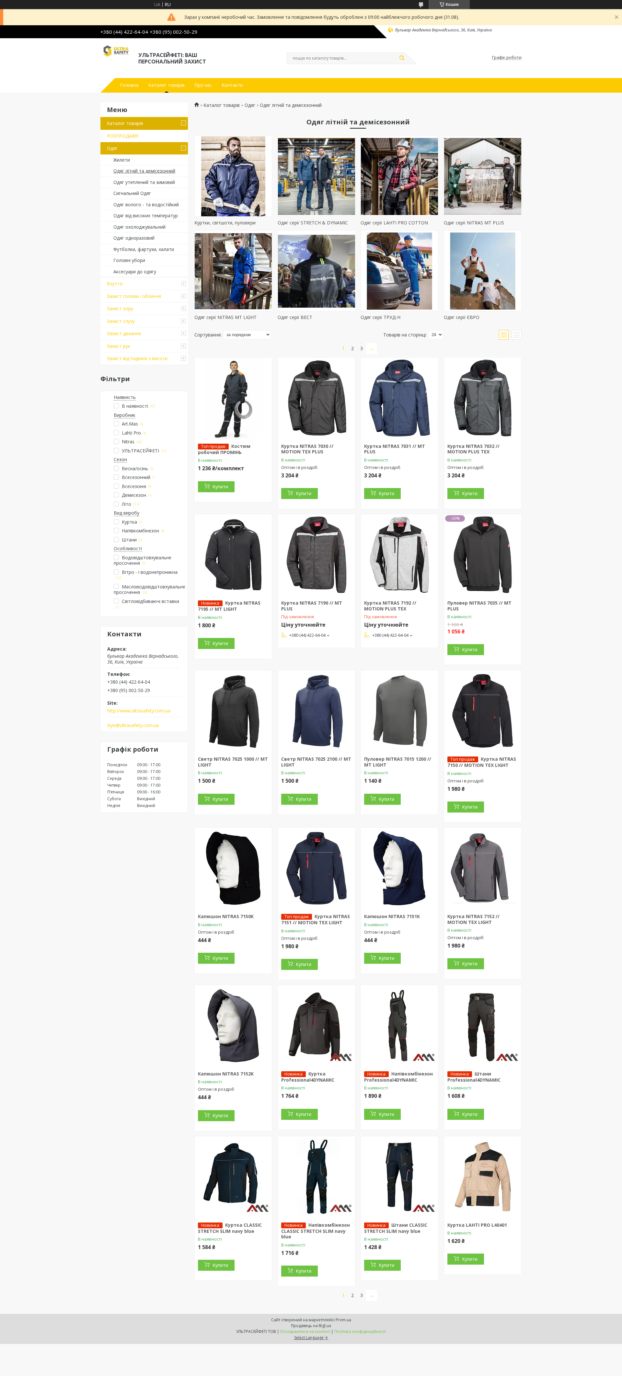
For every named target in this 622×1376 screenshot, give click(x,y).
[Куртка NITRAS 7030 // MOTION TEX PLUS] (316, 398)
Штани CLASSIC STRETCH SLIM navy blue (395, 1228)
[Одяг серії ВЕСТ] (316, 270)
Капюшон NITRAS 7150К (226, 916)
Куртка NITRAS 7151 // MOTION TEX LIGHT (315, 919)
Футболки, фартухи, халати (143, 249)
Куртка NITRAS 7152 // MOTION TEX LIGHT (473, 919)
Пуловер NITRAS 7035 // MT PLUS (479, 606)
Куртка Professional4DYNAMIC (307, 1077)
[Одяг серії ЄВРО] (483, 270)
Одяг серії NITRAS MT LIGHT (225, 317)
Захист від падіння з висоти (137, 358)
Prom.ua (343, 1320)
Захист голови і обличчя (134, 296)
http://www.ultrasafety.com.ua (138, 711)
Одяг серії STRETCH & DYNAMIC (313, 223)
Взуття (114, 283)
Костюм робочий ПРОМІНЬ (224, 449)
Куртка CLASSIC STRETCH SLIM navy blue (230, 1228)
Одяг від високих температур (145, 215)
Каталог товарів (166, 85)
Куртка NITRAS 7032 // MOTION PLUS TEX (473, 449)
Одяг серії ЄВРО (461, 317)
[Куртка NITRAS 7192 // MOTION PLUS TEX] (399, 554)
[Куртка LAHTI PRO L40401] (482, 1176)
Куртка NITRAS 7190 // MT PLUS (311, 606)
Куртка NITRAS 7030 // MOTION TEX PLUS (307, 449)
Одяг (112, 148)
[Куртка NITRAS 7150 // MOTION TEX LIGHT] (482, 710)
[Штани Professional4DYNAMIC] (482, 1025)
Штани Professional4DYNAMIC (474, 1077)
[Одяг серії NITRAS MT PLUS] (483, 176)
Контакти (232, 85)
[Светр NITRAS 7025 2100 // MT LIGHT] (316, 710)
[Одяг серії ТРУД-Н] (399, 270)
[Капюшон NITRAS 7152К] (233, 1025)
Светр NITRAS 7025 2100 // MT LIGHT (316, 762)
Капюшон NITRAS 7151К (392, 916)
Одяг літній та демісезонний (144, 171)
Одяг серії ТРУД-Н (380, 317)
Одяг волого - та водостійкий (146, 204)
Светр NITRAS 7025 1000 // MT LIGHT (233, 762)
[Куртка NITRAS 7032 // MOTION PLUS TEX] (482, 398)
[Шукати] (401, 58)
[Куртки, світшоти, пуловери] (233, 176)
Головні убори (129, 260)
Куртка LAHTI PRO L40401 (477, 1225)
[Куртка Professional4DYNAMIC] (316, 1025)
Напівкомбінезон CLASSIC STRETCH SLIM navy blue (315, 1231)
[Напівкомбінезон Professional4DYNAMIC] (399, 1025)
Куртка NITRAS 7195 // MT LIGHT (229, 606)
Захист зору (120, 308)
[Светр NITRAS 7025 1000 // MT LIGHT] (233, 710)
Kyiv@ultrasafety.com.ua (133, 725)
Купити (220, 486)
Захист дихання (124, 333)
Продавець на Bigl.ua (311, 1325)
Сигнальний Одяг (132, 193)
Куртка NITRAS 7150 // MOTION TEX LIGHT (481, 762)
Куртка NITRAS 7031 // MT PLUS (394, 449)
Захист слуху (121, 321)
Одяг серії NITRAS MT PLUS (474, 223)
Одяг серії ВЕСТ (295, 317)
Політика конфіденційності (360, 1331)
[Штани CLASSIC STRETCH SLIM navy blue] (399, 1176)
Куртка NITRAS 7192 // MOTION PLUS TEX (390, 606)
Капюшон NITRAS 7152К (226, 1074)
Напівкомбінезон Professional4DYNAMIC (398, 1077)
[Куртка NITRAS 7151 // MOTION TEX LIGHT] (316, 868)
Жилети (121, 160)
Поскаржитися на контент (305, 1331)
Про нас (203, 85)
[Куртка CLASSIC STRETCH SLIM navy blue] (233, 1176)
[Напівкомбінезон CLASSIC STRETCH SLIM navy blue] (316, 1176)
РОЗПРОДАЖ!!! (122, 136)
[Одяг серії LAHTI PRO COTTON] (399, 176)
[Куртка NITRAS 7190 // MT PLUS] (316, 554)
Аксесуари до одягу (134, 271)
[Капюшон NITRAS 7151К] (399, 868)
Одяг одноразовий (134, 238)
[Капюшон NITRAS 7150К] (233, 868)
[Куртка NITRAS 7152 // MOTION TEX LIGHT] (482, 868)
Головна (129, 85)
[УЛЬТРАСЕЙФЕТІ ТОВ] (116, 57)
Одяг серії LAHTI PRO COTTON (394, 223)
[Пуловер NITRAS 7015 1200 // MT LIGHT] (399, 710)
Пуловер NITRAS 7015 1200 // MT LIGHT (397, 762)
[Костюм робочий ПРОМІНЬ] (233, 398)
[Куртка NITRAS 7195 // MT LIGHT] (233, 554)
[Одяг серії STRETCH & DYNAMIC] (316, 176)
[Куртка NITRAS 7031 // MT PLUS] (399, 398)
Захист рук (118, 346)
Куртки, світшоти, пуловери (225, 223)
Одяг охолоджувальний (139, 227)
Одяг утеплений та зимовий (144, 182)
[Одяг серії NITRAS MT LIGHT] (233, 270)
